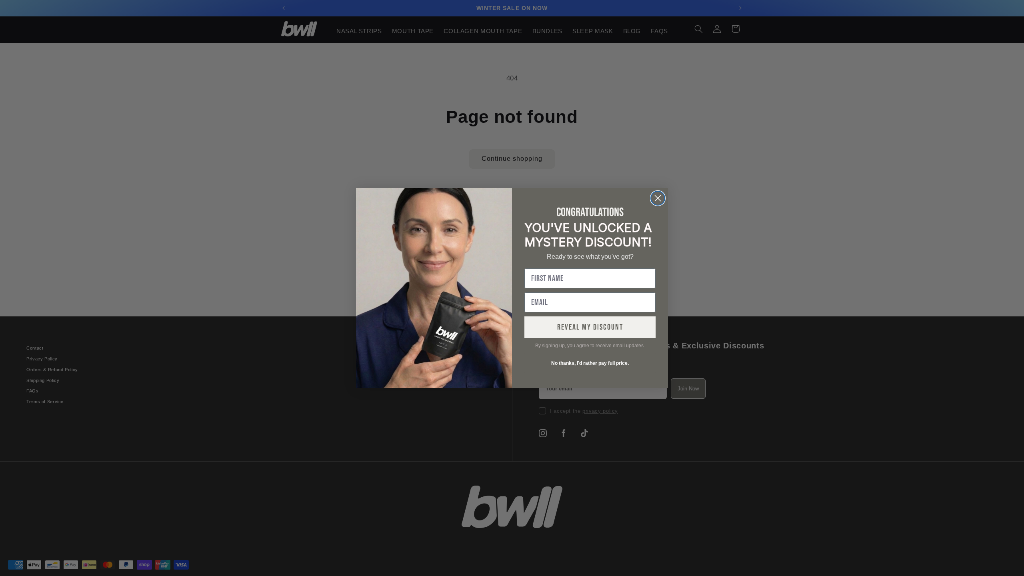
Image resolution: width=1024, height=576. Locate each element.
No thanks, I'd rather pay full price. (590, 363)
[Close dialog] (658, 198)
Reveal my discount (590, 327)
